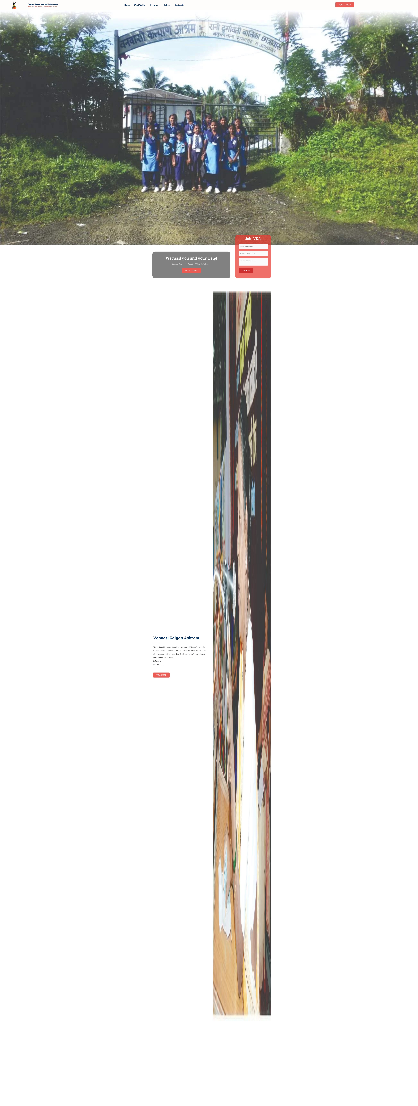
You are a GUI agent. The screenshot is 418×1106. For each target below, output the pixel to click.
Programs (154, 5)
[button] (2, 127)
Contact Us (179, 5)
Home (127, 5)
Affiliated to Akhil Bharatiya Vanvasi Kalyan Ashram (42, 6)
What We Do (139, 5)
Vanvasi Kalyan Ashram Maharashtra (43, 4)
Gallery (167, 5)
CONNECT (246, 270)
